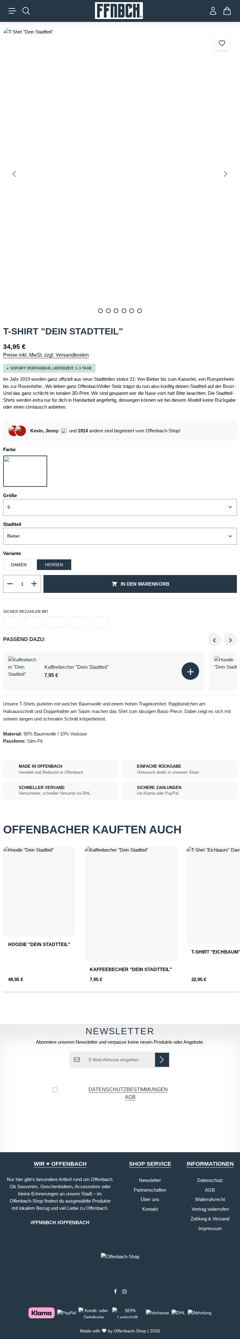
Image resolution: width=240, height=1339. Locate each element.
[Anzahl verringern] (10, 584)
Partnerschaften (150, 1190)
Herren (54, 564)
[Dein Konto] (213, 11)
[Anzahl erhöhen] (34, 584)
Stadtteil (12, 524)
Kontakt (150, 1209)
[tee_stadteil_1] (119, 174)
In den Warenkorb (145, 584)
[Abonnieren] (162, 1060)
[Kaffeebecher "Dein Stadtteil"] (23, 671)
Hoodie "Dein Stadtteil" (39, 944)
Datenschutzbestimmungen (128, 1089)
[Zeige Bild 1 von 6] (100, 310)
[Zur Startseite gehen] (120, 11)
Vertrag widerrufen (210, 1209)
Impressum (210, 1228)
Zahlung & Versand (210, 1218)
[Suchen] (26, 11)
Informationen (210, 1164)
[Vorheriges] (14, 174)
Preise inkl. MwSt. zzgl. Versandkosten (46, 355)
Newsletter (150, 1180)
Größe (10, 495)
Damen (19, 564)
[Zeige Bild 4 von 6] (124, 310)
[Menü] (12, 11)
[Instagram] (124, 1292)
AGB (130, 1097)
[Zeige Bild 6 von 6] (139, 310)
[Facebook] (116, 1292)
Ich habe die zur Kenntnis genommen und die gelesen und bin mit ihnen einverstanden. (120, 1097)
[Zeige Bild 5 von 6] (131, 310)
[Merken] (221, 43)
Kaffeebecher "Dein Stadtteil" (76, 667)
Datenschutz (210, 1180)
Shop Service (150, 1164)
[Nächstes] (225, 174)
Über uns (150, 1199)
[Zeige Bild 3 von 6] (116, 310)
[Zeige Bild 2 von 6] (108, 310)
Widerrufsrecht (210, 1199)
